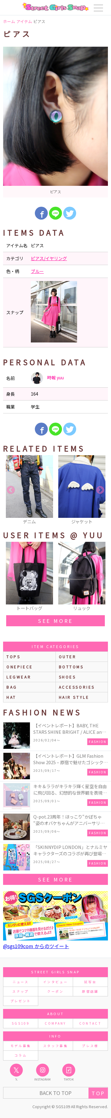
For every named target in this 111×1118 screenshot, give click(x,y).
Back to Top (55, 1092)
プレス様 (90, 1045)
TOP (98, 1093)
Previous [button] (10, 490)
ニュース (21, 981)
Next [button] (100, 490)
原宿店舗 (90, 991)
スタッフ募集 (55, 1045)
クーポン (55, 991)
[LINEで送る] (55, 213)
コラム (20, 1055)
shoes (67, 676)
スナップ (20, 991)
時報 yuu (55, 377)
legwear (18, 676)
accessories (77, 687)
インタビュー (55, 981)
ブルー (37, 271)
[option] (55, 122)
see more (55, 620)
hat (11, 697)
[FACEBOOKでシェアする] (41, 213)
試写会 (90, 981)
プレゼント (20, 1001)
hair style (74, 697)
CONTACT (90, 1023)
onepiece (19, 666)
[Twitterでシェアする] (69, 213)
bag (11, 687)
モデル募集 (20, 1045)
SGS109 (21, 1023)
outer (67, 656)
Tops (13, 656)
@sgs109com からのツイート (36, 946)
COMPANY (55, 1023)
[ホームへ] (55, 7)
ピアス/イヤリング (49, 258)
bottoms (71, 666)
